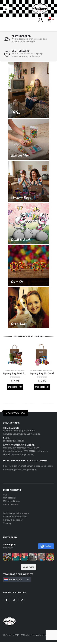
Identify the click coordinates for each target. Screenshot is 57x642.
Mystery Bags (19, 371)
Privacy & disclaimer (12, 519)
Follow (48, 546)
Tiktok (21, 600)
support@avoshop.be (13, 440)
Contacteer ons (10, 504)
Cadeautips (10, 371)
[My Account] (40, 20)
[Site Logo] (43, 8)
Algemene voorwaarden (15, 516)
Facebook (6, 600)
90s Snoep (33, 371)
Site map (7, 523)
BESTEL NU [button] (16, 387)
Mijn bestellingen (11, 501)
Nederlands (15, 579)
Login (5, 494)
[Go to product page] (15, 355)
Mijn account (9, 497)
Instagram (14, 600)
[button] (6, 8)
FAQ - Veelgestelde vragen (16, 513)
